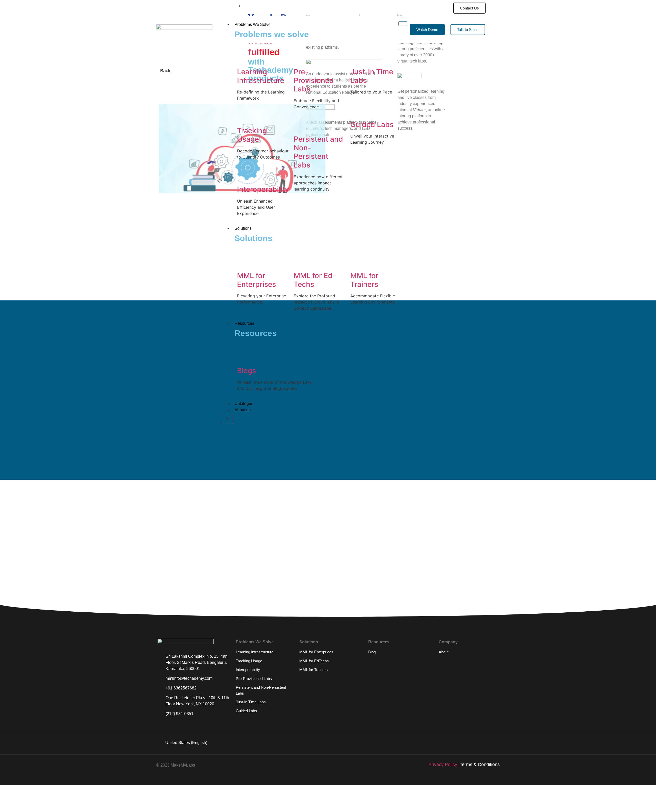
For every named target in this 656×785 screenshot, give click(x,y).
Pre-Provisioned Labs (314, 80)
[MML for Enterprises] (243, 261)
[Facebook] (490, 742)
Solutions (243, 228)
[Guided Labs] (356, 110)
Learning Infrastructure (260, 76)
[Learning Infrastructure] (243, 57)
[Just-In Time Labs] (356, 57)
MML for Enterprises (256, 280)
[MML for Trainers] (356, 261)
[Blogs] (243, 356)
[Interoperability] (243, 175)
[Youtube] (462, 742)
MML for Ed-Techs (315, 280)
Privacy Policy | (444, 764)
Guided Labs (372, 124)
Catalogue (243, 403)
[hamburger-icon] (443, 5)
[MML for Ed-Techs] (300, 261)
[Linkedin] (448, 742)
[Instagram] (476, 742)
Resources (244, 323)
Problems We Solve (252, 24)
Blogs (246, 370)
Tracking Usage (252, 135)
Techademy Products (266, 6)
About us (242, 410)
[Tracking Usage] (243, 116)
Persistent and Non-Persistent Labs (318, 152)
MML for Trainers (364, 280)
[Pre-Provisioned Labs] (300, 57)
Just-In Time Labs (371, 76)
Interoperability (263, 189)
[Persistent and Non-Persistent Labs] (300, 125)
